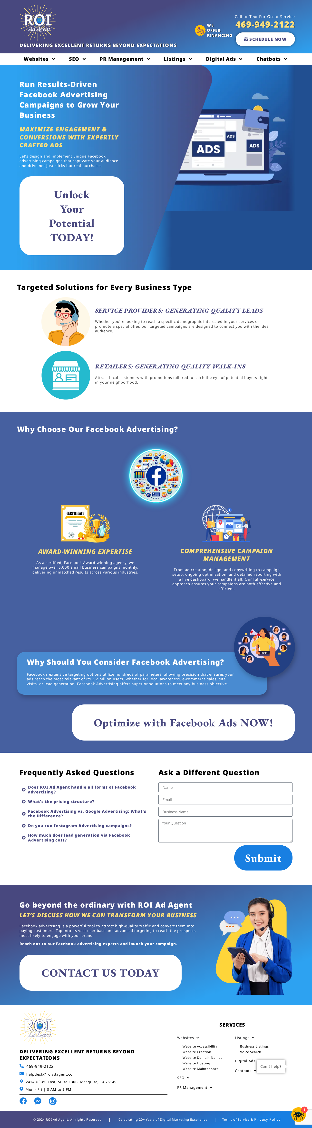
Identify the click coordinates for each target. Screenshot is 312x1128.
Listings (174, 59)
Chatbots (268, 59)
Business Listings (254, 1046)
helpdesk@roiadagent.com (51, 1074)
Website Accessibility (200, 1046)
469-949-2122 (40, 1066)
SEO (74, 59)
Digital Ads (221, 59)
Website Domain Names (202, 1057)
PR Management (122, 59)
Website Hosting (196, 1063)
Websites (36, 59)
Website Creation (197, 1052)
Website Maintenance (201, 1069)
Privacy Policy (267, 1119)
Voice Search (250, 1052)
